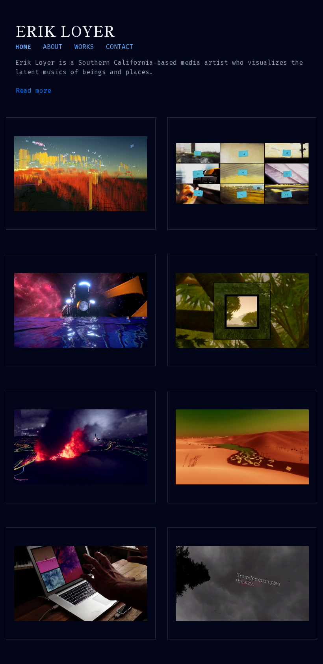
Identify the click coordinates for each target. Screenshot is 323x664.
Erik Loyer (65, 30)
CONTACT (120, 47)
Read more (33, 90)
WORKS (84, 47)
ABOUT (53, 47)
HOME (23, 47)
